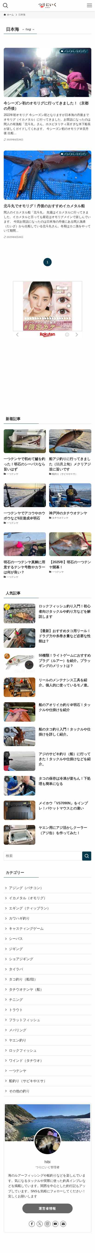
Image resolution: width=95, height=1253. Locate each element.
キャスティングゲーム (26, 928)
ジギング (16, 949)
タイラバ (16, 969)
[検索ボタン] (5, 5)
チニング (16, 1000)
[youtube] (55, 1224)
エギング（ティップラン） (29, 908)
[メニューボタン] (89, 5)
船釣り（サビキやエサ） (28, 1081)
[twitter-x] (40, 1224)
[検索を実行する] (86, 856)
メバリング (17, 1030)
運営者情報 (47, 1208)
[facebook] (32, 1224)
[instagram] (47, 1224)
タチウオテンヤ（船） (26, 989)
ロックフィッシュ (23, 1050)
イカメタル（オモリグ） (28, 898)
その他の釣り (19, 1091)
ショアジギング (21, 959)
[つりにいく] (47, 5)
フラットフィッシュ (24, 1020)
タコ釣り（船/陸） (23, 979)
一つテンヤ (17, 1071)
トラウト (16, 1010)
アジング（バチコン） (26, 888)
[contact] (63, 1224)
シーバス (16, 939)
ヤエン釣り (17, 1040)
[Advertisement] (47, 372)
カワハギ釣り (19, 918)
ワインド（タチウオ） (26, 1060)
